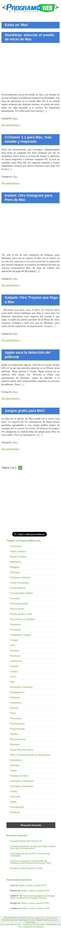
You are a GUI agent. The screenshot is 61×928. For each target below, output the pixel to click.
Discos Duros (17, 608)
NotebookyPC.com (26, 920)
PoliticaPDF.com (54, 924)
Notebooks (15, 702)
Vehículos (15, 796)
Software (15, 765)
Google (14, 640)
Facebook (15, 629)
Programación (17, 728)
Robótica (15, 744)
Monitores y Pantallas (21, 687)
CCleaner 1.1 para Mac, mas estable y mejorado (28, 139)
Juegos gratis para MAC (25, 411)
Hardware (15, 655)
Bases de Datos (18, 556)
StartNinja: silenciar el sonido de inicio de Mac (29, 37)
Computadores (18, 588)
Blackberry (15, 561)
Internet (14, 666)
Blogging (14, 567)
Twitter (13, 791)
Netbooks (15, 697)
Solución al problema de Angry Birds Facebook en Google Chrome (32, 896)
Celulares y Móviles (20, 577)
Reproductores (18, 739)
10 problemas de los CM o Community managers (30, 854)
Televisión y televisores (22, 781)
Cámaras (15, 572)
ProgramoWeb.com (12, 918)
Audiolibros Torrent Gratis (33, 924)
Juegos (14, 671)
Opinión (14, 708)
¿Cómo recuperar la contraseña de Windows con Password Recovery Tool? (30, 862)
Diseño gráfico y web (21, 614)
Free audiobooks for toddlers (31, 927)
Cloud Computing (19, 582)
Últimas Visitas (51, 918)
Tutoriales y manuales (21, 786)
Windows (15, 812)
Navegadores (17, 692)
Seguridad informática (21, 749)
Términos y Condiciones (36, 918)
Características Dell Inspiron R (26, 841)
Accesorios (16, 546)
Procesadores (17, 723)
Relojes (14, 734)
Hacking (14, 650)
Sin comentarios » (10, 125)
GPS (12, 645)
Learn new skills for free (10, 924)
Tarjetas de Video (19, 775)
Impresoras (16, 661)
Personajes (16, 718)
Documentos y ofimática (22, 619)
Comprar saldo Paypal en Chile (26, 868)
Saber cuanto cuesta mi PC (33, 885)
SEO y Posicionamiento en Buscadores (30, 755)
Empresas (15, 624)
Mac (15, 118)
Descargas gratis (19, 603)
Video (13, 801)
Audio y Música (18, 551)
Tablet (13, 770)
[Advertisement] (28, 68)
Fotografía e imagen (20, 635)
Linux (13, 676)
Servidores (15, 760)
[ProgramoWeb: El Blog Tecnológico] (30, 13)
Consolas (15, 598)
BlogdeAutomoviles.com (47, 920)
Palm (13, 713)
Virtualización (17, 807)
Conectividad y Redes (21, 593)
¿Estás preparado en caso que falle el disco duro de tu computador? (33, 847)
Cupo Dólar (30, 922)
